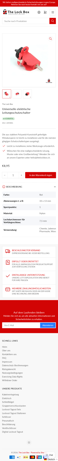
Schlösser (6, 417)
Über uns (6, 350)
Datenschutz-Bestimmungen (15, 365)
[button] (51, 459)
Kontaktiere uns (9, 354)
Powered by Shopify (39, 452)
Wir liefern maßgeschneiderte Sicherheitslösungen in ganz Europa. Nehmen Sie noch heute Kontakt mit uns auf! (29, 3)
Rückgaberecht (9, 369)
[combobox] (29, 21)
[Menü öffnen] (53, 12)
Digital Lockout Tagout (12, 431)
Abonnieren (47, 325)
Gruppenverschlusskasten (14, 405)
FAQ (4, 358)
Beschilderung (8, 424)
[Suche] (53, 21)
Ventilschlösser (9, 428)
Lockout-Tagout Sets (11, 409)
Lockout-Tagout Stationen (14, 413)
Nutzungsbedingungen (12, 373)
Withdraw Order (9, 380)
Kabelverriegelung (10, 394)
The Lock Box (7, 104)
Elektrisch (6, 398)
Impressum (7, 361)
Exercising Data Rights (12, 376)
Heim (4, 347)
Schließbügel (8, 402)
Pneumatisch (8, 420)
